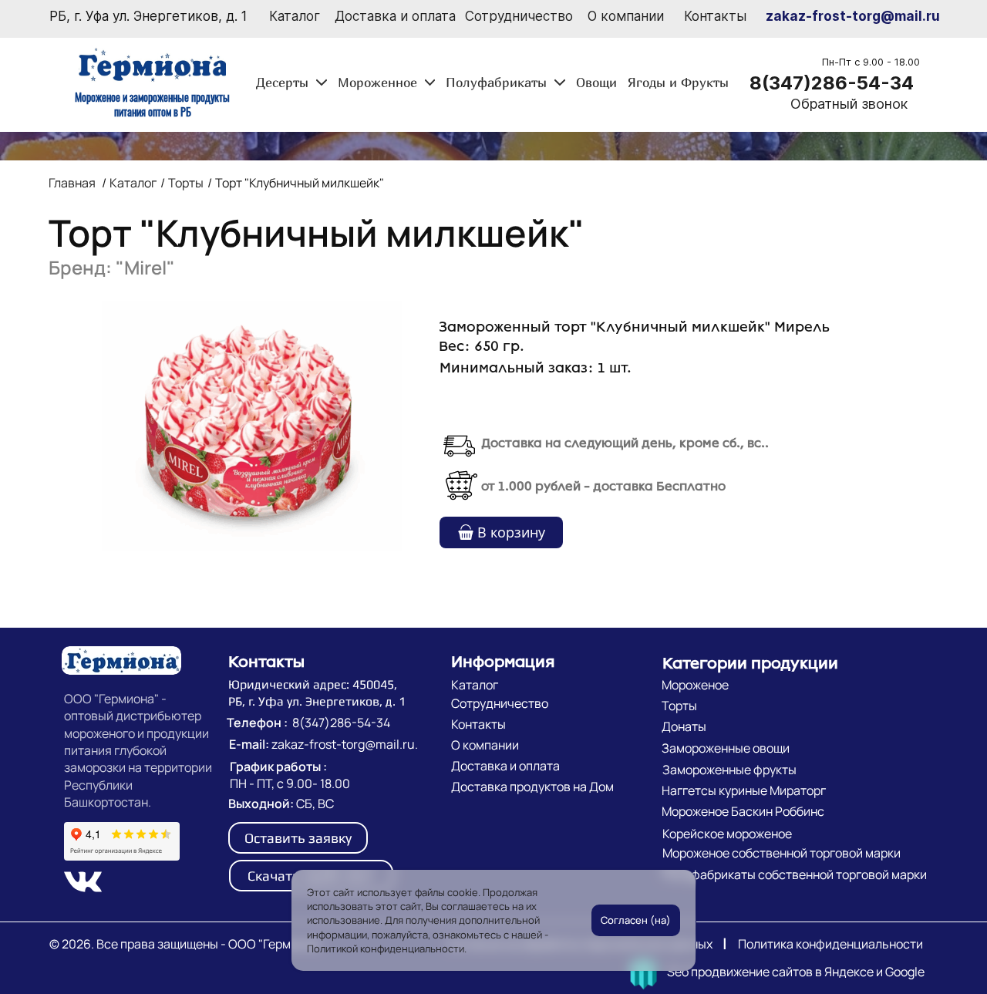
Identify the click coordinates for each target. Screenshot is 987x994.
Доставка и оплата (395, 16)
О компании (626, 16)
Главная (72, 182)
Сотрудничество (519, 16)
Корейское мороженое (727, 833)
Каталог (294, 16)
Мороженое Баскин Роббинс (743, 811)
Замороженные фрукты (729, 769)
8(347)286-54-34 (832, 83)
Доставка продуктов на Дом (532, 786)
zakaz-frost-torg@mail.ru (853, 16)
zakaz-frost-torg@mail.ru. (344, 744)
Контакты (715, 16)
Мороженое (695, 684)
